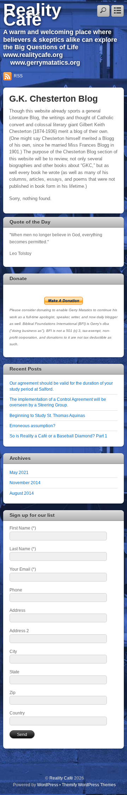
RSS (18, 75)
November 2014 (25, 482)
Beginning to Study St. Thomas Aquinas (47, 415)
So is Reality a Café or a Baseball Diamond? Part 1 (58, 436)
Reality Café (32, 14)
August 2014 (22, 493)
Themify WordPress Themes (89, 784)
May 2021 (19, 472)
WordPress (47, 784)
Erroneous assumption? (32, 425)
